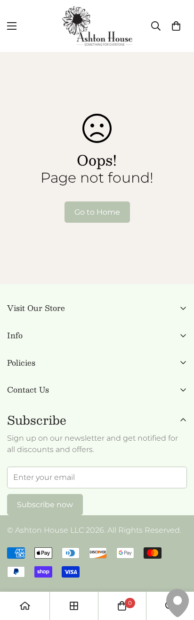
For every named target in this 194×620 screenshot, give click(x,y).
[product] (25, 606)
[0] (176, 26)
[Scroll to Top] (177, 570)
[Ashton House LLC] (97, 26)
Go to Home (97, 212)
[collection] (74, 606)
